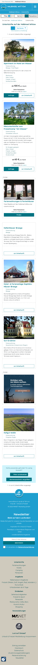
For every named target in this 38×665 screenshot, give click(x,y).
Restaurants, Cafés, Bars (19, 602)
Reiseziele (19, 599)
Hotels (19, 568)
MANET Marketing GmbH (21, 506)
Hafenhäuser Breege (13, 228)
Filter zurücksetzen (20, 474)
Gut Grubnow (9, 340)
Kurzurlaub (19, 585)
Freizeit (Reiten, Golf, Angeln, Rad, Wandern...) (19, 582)
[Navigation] (35, 6)
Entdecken (19, 591)
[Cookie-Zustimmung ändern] (3, 659)
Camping (19, 570)
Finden (19, 215)
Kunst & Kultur (19, 604)
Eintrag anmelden (19, 645)
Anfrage (11, 95)
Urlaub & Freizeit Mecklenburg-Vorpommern (19, 636)
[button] (16, 7)
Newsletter (20, 658)
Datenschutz (19, 650)
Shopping (19, 607)
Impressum (19, 648)
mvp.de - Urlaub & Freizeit (19, 504)
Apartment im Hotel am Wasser (18, 63)
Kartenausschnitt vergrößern (20, 479)
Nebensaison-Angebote (19, 580)
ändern (24, 91)
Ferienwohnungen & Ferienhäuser (19, 201)
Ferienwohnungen (19, 565)
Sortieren (20, 28)
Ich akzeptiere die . (20, 547)
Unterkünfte (19, 562)
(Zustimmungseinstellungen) (19, 653)
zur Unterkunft (27, 95)
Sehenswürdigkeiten (19, 594)
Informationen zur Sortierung (19, 30)
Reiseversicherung (19, 655)
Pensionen (19, 573)
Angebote (19, 577)
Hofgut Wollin (10, 433)
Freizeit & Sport (19, 597)
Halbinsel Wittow (20, 1)
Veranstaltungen (19, 611)
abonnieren (19, 543)
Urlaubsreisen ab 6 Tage (19, 587)
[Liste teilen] (13, 28)
